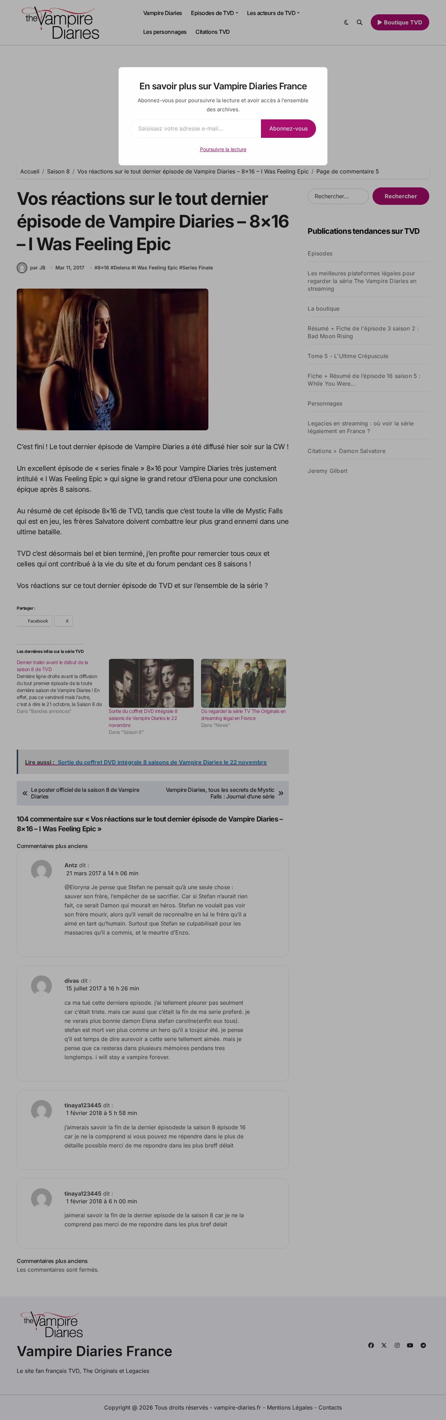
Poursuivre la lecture (223, 149)
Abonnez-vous (288, 128)
